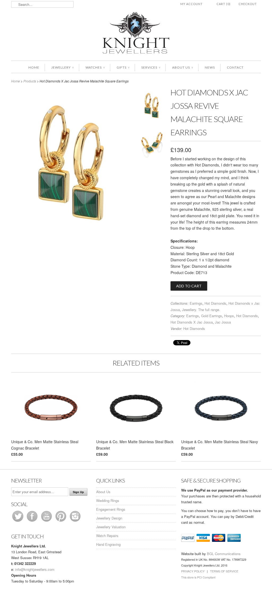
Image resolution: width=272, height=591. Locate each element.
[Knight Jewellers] (136, 33)
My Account (191, 4)
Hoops (229, 315)
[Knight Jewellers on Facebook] (33, 521)
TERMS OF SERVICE (224, 571)
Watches (95, 67)
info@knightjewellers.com (34, 569)
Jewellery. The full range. (201, 309)
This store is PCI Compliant (198, 577)
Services (150, 67)
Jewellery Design (109, 518)
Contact (235, 67)
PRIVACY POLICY (193, 571)
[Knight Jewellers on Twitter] (18, 521)
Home (33, 67)
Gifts (123, 67)
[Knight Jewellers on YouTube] (47, 521)
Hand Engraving (108, 544)
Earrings (196, 303)
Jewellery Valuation (111, 526)
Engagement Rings (110, 509)
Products (29, 81)
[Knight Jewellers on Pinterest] (61, 521)
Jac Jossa (223, 322)
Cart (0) (223, 4)
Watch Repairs (107, 535)
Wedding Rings (107, 500)
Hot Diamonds (215, 303)
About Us (182, 67)
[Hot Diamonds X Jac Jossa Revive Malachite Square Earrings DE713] (152, 107)
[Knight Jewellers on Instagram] (75, 521)
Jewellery (62, 67)
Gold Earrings (211, 315)
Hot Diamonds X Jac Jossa (192, 322)
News (210, 67)
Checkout (248, 4)
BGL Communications (224, 553)
